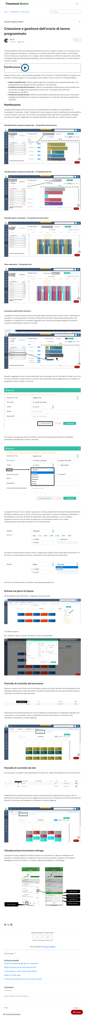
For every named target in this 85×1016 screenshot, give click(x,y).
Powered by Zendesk (13, 1014)
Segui (77, 40)
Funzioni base (24, 12)
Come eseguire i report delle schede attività (20, 971)
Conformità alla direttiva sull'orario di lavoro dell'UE (23, 979)
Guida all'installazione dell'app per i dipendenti (21, 963)
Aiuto (6, 12)
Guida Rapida (14, 12)
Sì (37, 936)
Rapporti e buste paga (12, 975)
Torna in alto (9, 954)
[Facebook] (5, 925)
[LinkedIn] (11, 925)
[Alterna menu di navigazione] (77, 3)
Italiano (77, 1008)
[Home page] (17, 4)
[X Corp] (8, 925)
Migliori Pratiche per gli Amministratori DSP (20, 967)
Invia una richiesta (48, 947)
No (48, 936)
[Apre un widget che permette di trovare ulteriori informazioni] (77, 1012)
